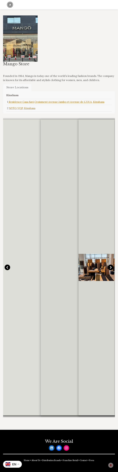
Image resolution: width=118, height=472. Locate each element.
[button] (7, 267)
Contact (83, 460)
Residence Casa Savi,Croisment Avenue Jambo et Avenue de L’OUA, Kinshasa (56, 102)
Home (27, 460)
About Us (35, 460)
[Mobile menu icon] (113, 4)
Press (91, 460)
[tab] (17, 87)
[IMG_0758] (97, 267)
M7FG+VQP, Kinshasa (22, 108)
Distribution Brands (51, 460)
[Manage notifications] (110, 465)
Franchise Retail (70, 460)
